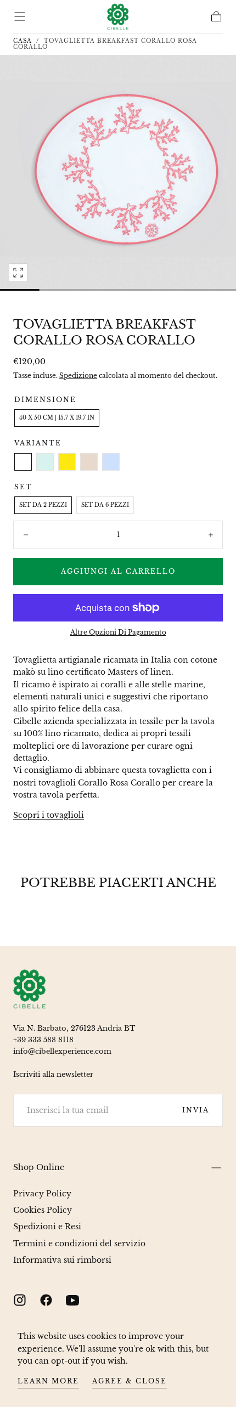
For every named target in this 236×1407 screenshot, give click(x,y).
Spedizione (78, 375)
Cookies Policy (42, 1210)
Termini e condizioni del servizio (79, 1243)
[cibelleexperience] (29, 989)
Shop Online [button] (38, 1167)
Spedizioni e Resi (47, 1226)
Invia (195, 1110)
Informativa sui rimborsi (62, 1260)
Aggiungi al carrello (118, 571)
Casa (22, 40)
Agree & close (129, 1381)
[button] (19, 16)
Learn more (48, 1381)
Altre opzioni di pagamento (118, 632)
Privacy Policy (42, 1194)
